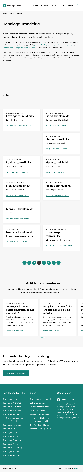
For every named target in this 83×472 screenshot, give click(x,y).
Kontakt (71, 5)
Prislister (44, 5)
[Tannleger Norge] (12, 5)
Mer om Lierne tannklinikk (56, 149)
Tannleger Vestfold (11, 451)
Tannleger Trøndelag (12, 448)
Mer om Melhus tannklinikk (57, 195)
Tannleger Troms (10, 444)
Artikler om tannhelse (39, 414)
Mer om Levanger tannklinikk (18, 126)
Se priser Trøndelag (15, 373)
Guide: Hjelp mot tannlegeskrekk (41, 419)
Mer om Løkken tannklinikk (17, 172)
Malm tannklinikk (57, 162)
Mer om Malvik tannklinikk (16, 195)
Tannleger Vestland (12, 455)
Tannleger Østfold (11, 432)
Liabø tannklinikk (57, 116)
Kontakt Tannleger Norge (41, 429)
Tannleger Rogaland (12, 436)
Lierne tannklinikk (57, 139)
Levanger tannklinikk (20, 116)
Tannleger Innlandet (12, 414)
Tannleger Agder (10, 399)
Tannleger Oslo (10, 429)
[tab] (42, 337)
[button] (41, 95)
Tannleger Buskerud (12, 407)
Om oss (62, 5)
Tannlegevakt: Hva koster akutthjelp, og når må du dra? (20, 310)
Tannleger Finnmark (12, 410)
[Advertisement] (41, 79)
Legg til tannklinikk (38, 410)
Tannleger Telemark (12, 440)
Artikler (54, 5)
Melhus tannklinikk (58, 185)
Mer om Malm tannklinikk (56, 172)
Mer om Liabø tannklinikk (56, 126)
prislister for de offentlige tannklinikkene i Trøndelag (53, 45)
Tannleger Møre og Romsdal (14, 419)
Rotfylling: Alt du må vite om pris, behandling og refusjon (57, 310)
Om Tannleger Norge (39, 425)
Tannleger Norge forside (41, 399)
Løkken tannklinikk (18, 162)
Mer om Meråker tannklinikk (17, 218)
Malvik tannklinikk (18, 185)
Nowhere (77, 468)
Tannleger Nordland (12, 425)
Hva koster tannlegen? (40, 407)
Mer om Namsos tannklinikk (17, 242)
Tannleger (34, 5)
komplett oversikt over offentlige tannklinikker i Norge (68, 406)
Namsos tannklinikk (19, 232)
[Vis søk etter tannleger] (78, 6)
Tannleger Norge (8, 13)
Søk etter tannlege (38, 403)
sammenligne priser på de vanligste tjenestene (20, 48)
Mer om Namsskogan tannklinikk (59, 246)
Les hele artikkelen (14, 330)
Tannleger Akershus (12, 403)
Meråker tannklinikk (19, 209)
